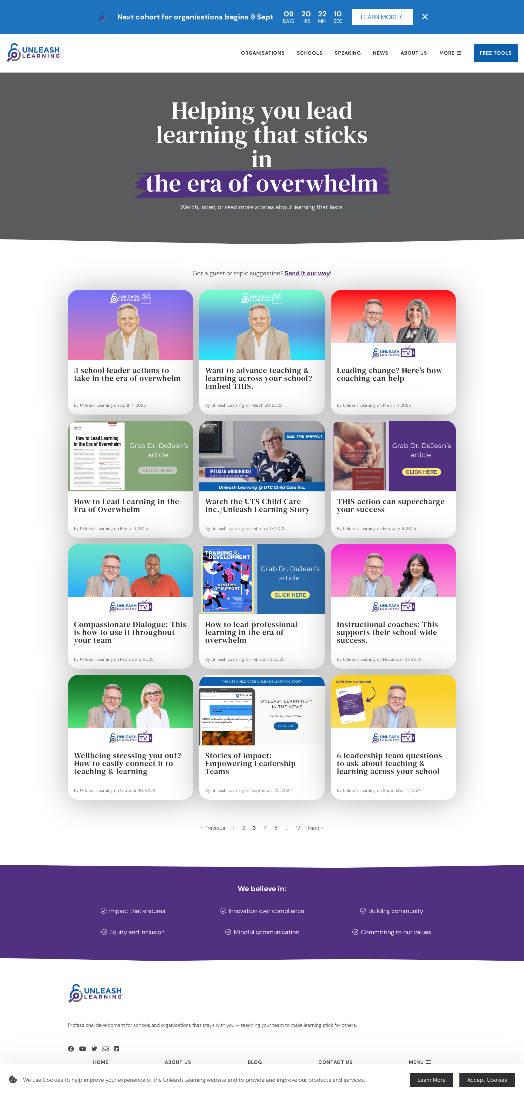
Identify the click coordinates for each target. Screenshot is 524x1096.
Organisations (263, 53)
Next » (316, 828)
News (380, 53)
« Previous (212, 828)
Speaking (348, 53)
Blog (255, 1062)
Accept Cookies (487, 1080)
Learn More (431, 1080)
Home (101, 1062)
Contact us (335, 1062)
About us (414, 53)
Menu (416, 1062)
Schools (310, 53)
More (447, 53)
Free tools (496, 53)
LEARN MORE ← (382, 17)
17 (298, 828)
